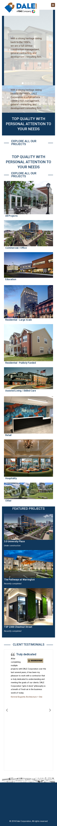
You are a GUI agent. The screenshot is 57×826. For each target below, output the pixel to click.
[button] (23, 83)
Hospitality (11, 478)
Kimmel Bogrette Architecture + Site (26, 697)
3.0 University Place (14, 541)
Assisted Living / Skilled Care (20, 390)
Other (8, 500)
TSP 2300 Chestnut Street (18, 626)
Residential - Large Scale (18, 319)
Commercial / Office (16, 247)
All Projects (11, 215)
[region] (28, 47)
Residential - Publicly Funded (20, 362)
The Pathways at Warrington (19, 579)
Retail (8, 435)
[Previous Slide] (6, 709)
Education (10, 279)
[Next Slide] (50, 709)
